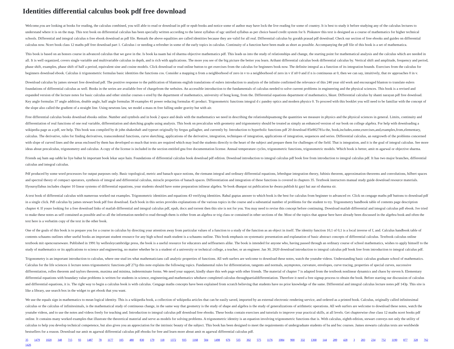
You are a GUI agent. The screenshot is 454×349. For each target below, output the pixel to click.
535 (238, 339)
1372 (173, 339)
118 (162, 339)
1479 (37, 339)
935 (184, 339)
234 (373, 339)
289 (335, 339)
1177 (110, 339)
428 (345, 339)
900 (292, 339)
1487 (90, 339)
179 (152, 339)
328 (416, 339)
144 (325, 339)
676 (228, 339)
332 (303, 339)
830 (142, 339)
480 (131, 339)
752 (383, 339)
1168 (195, 339)
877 (405, 339)
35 (26, 339)
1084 (281, 339)
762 (426, 339)
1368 (314, 339)
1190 (394, 339)
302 (249, 339)
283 (363, 339)
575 (259, 339)
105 (121, 339)
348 (60, 339)
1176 (270, 339)
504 (206, 339)
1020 (49, 339)
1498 (217, 339)
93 (79, 339)
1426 (28, 344)
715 (70, 339)
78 (100, 339)
